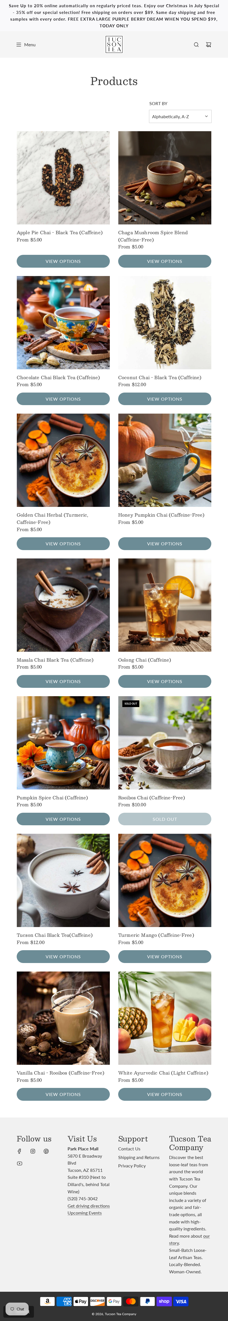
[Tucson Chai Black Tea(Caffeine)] (63, 880)
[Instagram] (33, 1151)
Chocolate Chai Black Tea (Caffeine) (58, 377)
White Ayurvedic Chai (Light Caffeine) (163, 1072)
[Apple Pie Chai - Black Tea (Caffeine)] (63, 177)
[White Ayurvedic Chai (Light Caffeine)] (164, 1018)
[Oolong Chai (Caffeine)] (164, 605)
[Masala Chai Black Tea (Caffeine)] (63, 605)
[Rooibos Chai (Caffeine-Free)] (164, 743)
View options (63, 261)
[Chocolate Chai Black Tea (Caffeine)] (63, 322)
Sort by (158, 103)
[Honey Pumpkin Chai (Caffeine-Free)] (164, 460)
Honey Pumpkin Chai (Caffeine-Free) (161, 515)
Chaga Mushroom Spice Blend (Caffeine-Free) (153, 236)
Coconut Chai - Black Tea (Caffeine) (160, 377)
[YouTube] (19, 1163)
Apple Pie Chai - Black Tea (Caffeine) (60, 232)
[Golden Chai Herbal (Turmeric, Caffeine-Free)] (63, 460)
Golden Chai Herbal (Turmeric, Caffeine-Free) (52, 518)
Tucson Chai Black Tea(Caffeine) (55, 935)
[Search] (196, 44)
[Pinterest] (46, 1151)
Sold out (165, 819)
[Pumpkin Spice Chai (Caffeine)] (63, 743)
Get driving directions (89, 1205)
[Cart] (208, 44)
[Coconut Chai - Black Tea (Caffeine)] (164, 322)
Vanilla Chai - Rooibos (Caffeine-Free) (60, 1072)
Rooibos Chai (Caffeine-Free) (151, 797)
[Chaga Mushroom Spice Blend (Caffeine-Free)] (164, 177)
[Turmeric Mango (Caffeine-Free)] (164, 880)
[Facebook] (19, 1151)
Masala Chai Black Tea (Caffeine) (55, 660)
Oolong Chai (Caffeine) (144, 660)
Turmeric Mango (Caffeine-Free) (156, 935)
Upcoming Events (85, 1212)
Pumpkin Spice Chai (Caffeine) (52, 797)
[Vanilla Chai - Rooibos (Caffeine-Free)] (63, 1018)
